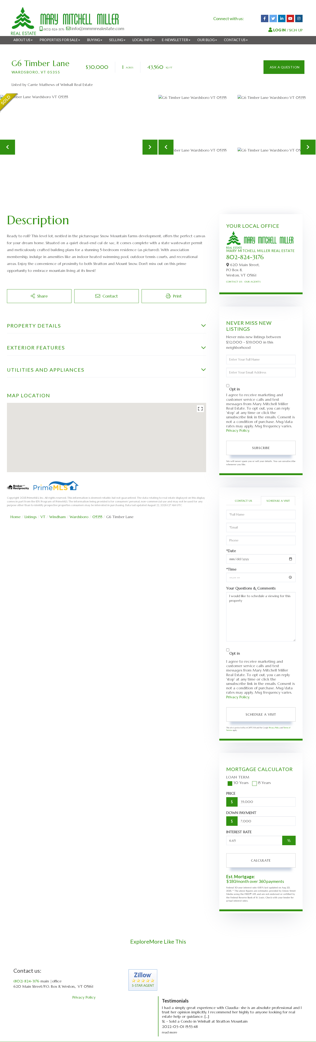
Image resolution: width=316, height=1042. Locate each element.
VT (42, 516)
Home (15, 516)
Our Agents (252, 281)
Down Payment (241, 812)
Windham (57, 516)
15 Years (264, 782)
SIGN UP (296, 30)
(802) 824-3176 (26, 981)
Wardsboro (79, 516)
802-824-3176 (245, 257)
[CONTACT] (283, 67)
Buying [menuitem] (93, 40)
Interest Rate (239, 831)
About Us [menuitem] (21, 40)
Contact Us (234, 281)
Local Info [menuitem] (142, 40)
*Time (231, 569)
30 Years (240, 782)
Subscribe (261, 448)
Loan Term (237, 777)
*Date (231, 551)
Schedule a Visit (278, 500)
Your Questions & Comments (251, 588)
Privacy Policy (237, 430)
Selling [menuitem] (116, 40)
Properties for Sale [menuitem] (59, 40)
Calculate (261, 860)
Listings (31, 516)
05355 (97, 516)
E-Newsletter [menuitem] (175, 40)
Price (230, 793)
